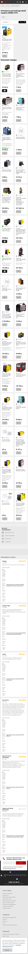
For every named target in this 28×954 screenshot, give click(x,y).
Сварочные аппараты (10, 535)
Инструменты (6, 895)
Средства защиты (7, 908)
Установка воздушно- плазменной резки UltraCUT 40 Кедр (6, 229)
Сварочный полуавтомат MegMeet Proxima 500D (21, 259)
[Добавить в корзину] (4, 90)
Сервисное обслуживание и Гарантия (11, 934)
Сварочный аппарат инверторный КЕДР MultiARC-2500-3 (20, 504)
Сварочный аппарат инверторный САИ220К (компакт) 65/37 (20, 75)
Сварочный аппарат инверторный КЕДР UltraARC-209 (15, 679)
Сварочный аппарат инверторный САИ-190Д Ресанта (20, 108)
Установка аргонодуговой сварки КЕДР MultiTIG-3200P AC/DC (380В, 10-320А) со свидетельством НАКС (21, 231)
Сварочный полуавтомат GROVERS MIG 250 (21, 407)
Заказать (21, 862)
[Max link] (17, 879)
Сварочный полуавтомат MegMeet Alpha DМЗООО (21, 375)
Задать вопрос (6, 936)
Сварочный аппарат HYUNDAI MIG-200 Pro (20, 138)
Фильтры (21, 22)
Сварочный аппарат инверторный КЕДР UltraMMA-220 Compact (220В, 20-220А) (15, 585)
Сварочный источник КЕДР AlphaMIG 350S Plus (6, 259)
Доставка (5, 919)
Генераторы (7, 541)
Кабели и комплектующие (8, 902)
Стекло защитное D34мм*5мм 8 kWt (6, 440)
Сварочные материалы (8, 906)
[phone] (17, 2)
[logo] (14, 872)
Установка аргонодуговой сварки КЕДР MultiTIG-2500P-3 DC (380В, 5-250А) (7, 407)
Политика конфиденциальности (10, 925)
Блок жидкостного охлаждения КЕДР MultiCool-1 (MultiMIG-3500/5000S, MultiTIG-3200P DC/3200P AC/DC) (20, 443)
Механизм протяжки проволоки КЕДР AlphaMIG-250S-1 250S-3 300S (21, 171)
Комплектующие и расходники (9, 900)
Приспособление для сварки (9, 897)
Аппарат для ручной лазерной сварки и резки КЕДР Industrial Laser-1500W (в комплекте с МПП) (6, 200)
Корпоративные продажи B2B (9, 917)
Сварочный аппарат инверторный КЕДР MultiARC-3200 (6, 375)
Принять (7, 950)
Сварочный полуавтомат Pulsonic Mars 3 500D (6, 289)
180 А (3, 17)
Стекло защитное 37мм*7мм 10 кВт (6, 503)
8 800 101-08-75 (14, 882)
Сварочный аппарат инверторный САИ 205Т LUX (15, 787)
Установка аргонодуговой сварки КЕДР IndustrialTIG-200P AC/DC (21, 343)
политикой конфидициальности (9, 868)
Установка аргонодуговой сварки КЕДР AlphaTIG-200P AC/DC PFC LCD (7, 343)
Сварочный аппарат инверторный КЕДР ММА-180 (15, 735)
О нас (4, 923)
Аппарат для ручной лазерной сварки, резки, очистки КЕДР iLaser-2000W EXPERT (6, 315)
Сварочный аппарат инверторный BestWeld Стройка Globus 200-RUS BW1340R (16, 633)
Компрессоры (8, 538)
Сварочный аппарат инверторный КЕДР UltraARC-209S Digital (6, 75)
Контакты (5, 921)
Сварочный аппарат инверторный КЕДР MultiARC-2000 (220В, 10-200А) (6, 471)
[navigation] (26, 2)
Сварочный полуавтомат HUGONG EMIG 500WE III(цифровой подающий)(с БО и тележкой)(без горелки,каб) (21, 201)
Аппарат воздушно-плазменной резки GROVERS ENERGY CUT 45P (7, 139)
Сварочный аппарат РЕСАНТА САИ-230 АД (20, 470)
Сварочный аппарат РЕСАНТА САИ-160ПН (6, 170)
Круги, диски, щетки (9, 532)
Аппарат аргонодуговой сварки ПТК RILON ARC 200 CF (7, 39)
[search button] (20, 2)
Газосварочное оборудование (9, 904)
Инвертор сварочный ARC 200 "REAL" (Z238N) (20, 289)
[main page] (5, 2)
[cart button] (23, 2)
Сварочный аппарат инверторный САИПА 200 (6, 108)
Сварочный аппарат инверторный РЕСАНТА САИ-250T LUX (20, 315)
